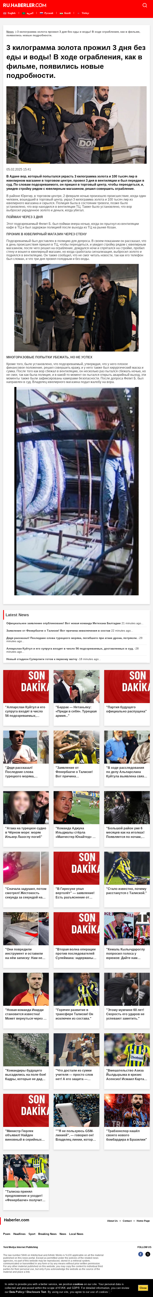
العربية (29, 13)
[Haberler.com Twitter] (148, 1256)
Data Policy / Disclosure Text (27, 1291)
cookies (78, 1284)
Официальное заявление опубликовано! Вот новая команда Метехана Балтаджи (74, 623)
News (63, 1233)
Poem (6, 1233)
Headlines (19, 1233)
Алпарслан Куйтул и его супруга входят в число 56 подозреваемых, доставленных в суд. (72, 650)
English (11, 13)
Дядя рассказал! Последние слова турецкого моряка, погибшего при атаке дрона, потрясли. (74, 639)
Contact (127, 1221)
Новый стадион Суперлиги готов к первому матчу (53, 659)
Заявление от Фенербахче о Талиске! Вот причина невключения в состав (69, 630)
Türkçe (85, 13)
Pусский (48, 13)
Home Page (143, 1221)
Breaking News (47, 1233)
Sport (31, 1233)
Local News (76, 1233)
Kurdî (67, 13)
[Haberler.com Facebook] (140, 1256)
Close (143, 1287)
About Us (112, 1221)
